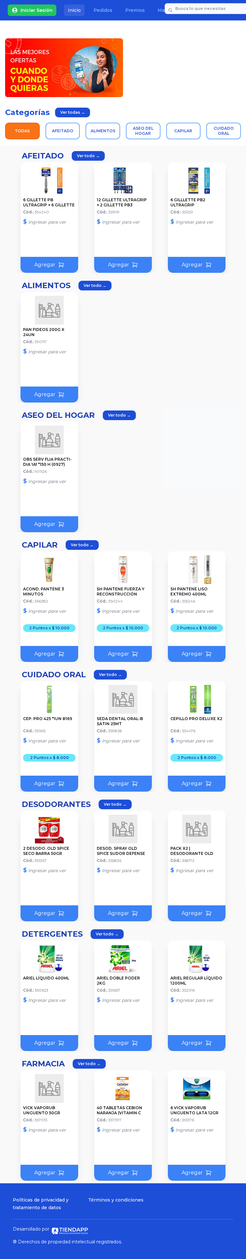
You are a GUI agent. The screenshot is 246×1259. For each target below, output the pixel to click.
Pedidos (103, 10)
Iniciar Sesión (36, 10)
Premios (135, 10)
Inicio (74, 10)
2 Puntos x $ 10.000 (49, 628)
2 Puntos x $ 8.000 (49, 757)
